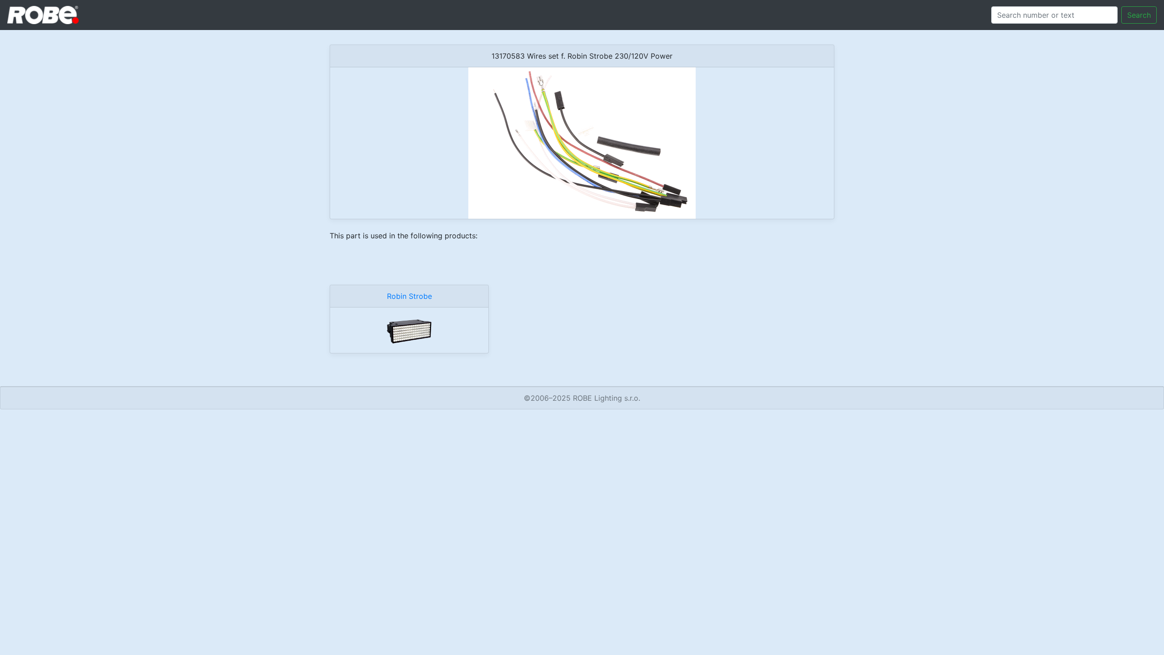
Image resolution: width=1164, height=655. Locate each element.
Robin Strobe (409, 296)
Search (1139, 15)
